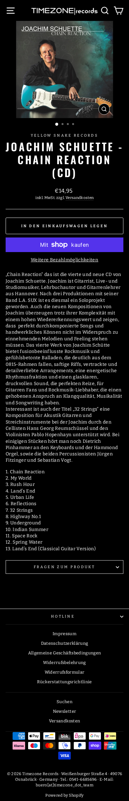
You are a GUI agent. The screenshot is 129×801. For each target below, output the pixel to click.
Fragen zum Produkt (64, 567)
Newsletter (64, 711)
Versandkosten (79, 197)
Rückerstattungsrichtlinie (64, 681)
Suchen (64, 701)
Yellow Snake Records (64, 135)
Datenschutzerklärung (64, 643)
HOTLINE (63, 616)
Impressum (64, 633)
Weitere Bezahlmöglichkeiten (64, 260)
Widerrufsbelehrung (64, 662)
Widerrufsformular (65, 672)
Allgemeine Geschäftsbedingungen (64, 652)
